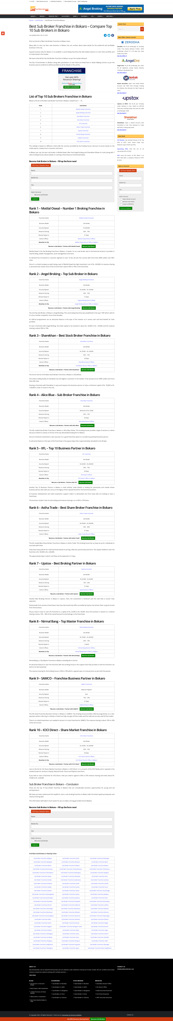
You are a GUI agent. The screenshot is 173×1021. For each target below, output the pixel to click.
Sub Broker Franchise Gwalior (43, 890)
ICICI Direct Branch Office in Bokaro (86, 760)
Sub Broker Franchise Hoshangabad (43, 894)
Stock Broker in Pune (80, 994)
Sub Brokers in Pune (58, 994)
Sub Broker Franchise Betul (99, 862)
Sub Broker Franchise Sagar (99, 930)
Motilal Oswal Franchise (83, 109)
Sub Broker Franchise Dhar (100, 876)
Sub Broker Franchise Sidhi (100, 941)
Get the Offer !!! (122, 56)
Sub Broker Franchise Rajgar (99, 923)
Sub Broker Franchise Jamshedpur (43, 898)
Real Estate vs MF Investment (39, 988)
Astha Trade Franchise (83, 127)
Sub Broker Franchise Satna (70, 934)
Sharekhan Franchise (83, 116)
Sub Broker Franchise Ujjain (70, 948)
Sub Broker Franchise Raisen (70, 923)
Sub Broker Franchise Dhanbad (70, 876)
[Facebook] (112, 35)
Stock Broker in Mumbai (81, 983)
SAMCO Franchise (83, 138)
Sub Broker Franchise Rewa (71, 930)
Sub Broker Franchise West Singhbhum (99, 948)
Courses (99, 16)
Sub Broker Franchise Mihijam (71, 912)
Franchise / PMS (53, 16)
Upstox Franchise (83, 131)
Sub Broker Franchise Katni (99, 898)
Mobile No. (34, 178)
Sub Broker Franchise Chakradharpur (70, 869)
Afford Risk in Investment (38, 996)
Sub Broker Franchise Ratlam (43, 930)
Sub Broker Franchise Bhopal (70, 865)
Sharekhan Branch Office (103, 983)
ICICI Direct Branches (102, 994)
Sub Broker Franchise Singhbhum (43, 944)
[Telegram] (105, 35)
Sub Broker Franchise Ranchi (99, 926)
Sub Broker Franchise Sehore (99, 934)
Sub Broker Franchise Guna (99, 887)
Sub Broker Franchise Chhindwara (43, 873)
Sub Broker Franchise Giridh (70, 883)
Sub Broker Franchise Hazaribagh (100, 890)
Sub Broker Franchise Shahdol (100, 937)
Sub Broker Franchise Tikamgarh (43, 948)
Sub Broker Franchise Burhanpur (43, 869)
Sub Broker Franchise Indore (70, 894)
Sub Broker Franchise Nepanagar (100, 916)
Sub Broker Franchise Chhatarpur (100, 869)
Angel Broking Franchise (83, 113)
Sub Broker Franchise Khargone (70, 901)
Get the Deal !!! (121, 93)
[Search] (142, 29)
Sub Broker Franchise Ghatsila (43, 883)
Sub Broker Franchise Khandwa (42, 901)
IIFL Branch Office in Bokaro (86, 478)
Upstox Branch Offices (86, 590)
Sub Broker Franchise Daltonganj (71, 873)
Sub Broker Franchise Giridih (99, 883)
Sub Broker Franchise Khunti (43, 905)
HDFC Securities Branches (104, 997)
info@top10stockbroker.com (125, 969)
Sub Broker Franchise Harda (70, 890)
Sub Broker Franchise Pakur (43, 919)
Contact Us (130, 1015)
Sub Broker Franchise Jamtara (71, 898)
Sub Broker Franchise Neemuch (70, 916)
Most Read (109, 16)
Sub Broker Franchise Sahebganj (43, 934)
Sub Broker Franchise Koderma (70, 905)
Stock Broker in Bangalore (82, 990)
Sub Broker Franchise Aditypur (43, 858)
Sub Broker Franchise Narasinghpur (43, 916)
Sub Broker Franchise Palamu (100, 919)
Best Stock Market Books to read (38, 1000)
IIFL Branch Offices (86, 475)
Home (31, 20)
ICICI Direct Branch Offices (86, 756)
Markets (33, 16)
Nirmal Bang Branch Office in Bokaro (86, 651)
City (32, 185)
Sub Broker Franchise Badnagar (99, 858)
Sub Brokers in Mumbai (59, 983)
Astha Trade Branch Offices (86, 534)
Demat (75, 16)
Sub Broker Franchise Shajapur (43, 941)
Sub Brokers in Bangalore (60, 990)
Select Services (36, 192)
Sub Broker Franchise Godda (42, 887)
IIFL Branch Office (101, 987)
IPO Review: (121, 140)
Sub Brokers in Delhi (58, 987)
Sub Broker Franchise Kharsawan (100, 901)
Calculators (65, 16)
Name (33, 170)
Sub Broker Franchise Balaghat (43, 862)
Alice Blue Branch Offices (86, 421)
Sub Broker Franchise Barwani (71, 862)
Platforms (84, 16)
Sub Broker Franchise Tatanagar (99, 944)
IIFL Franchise (83, 123)
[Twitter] (108, 35)
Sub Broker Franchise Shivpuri (71, 941)
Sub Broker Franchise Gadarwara (71, 880)
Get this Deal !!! (122, 72)
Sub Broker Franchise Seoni (70, 937)
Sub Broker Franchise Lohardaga (43, 908)
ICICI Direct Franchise (83, 141)
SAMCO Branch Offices (86, 705)
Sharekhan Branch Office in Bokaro (86, 365)
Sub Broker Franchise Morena (100, 912)
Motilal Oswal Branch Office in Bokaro (86, 242)
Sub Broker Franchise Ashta (70, 858)
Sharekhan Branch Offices (86, 362)
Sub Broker (39, 20)
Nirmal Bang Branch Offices (86, 648)
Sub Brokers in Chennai (59, 997)
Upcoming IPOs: (122, 149)
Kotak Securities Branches (104, 990)
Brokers (42, 16)
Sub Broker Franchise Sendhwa (42, 937)
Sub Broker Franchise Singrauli (70, 944)
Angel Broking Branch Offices (86, 300)
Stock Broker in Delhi (80, 987)
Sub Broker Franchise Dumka (43, 880)
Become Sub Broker (98, 1019)
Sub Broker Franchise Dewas (42, 876)
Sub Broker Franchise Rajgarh (43, 926)
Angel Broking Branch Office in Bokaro (86, 304)
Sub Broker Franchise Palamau (71, 919)
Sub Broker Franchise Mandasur (70, 908)
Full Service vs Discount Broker (37, 984)
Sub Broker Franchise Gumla (70, 887)
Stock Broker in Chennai (81, 997)
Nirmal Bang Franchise (83, 134)
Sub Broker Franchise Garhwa (100, 880)
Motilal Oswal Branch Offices (86, 239)
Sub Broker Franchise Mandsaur (43, 912)
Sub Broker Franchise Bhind (42, 865)
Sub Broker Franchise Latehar (100, 905)
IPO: (118, 155)
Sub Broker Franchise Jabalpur (99, 894)
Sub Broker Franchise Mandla (100, 908)
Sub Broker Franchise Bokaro (99, 865)
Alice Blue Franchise (83, 120)
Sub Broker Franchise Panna (42, 923)
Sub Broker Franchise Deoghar (99, 873)
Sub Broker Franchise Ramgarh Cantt (71, 926)
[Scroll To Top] (170, 1013)
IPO (92, 16)
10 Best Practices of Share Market (38, 992)
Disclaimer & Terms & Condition (72, 1015)
